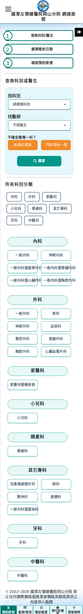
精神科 (22, 497)
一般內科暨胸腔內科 (57, 280)
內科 (14, 197)
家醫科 (51, 197)
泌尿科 (55, 326)
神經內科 (56, 255)
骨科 (55, 313)
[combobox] (39, 104)
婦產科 (37, 208)
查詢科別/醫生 (42, 35)
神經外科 (22, 326)
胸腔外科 (22, 351)
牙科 (14, 220)
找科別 (14, 96)
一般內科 (22, 255)
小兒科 (16, 208)
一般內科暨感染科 (24, 509)
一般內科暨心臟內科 (24, 280)
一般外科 (22, 313)
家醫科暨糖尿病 (22, 384)
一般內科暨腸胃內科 (24, 268)
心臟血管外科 (56, 351)
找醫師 (14, 117)
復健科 (55, 497)
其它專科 (60, 208)
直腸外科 (56, 339)
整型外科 (22, 339)
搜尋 (41, 161)
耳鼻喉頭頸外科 (22, 484)
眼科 (55, 484)
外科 (32, 197)
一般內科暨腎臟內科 (57, 268)
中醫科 (33, 220)
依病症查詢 (23, 145)
